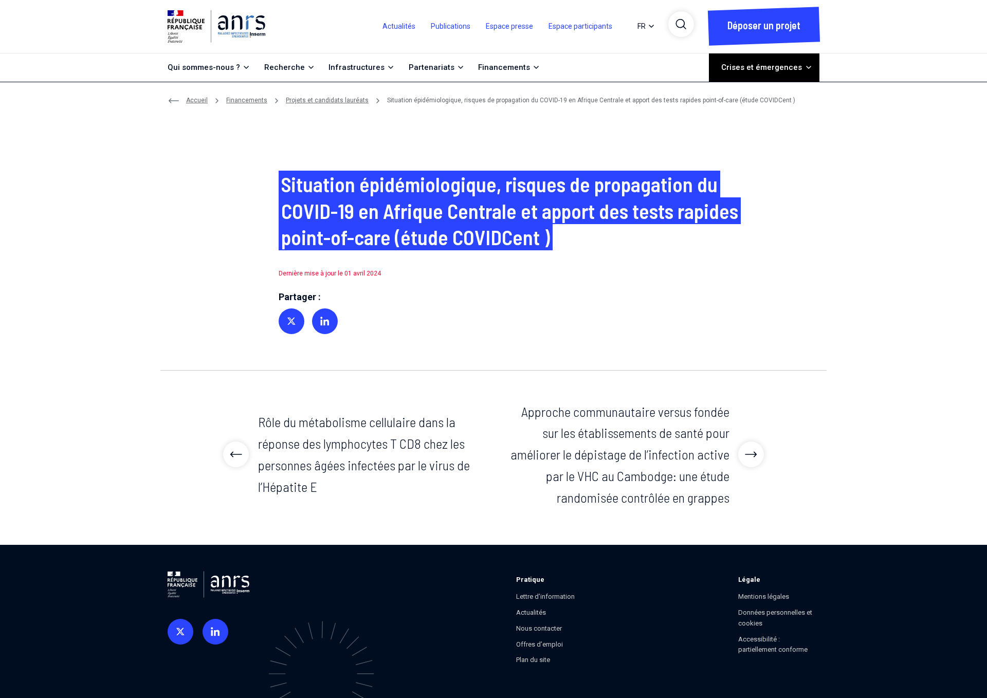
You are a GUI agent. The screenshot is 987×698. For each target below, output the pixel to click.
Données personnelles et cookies (775, 618)
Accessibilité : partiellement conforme (773, 644)
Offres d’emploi (539, 644)
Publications (450, 26)
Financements (246, 100)
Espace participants (580, 26)
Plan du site (533, 660)
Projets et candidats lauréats (327, 100)
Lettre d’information (545, 596)
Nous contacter (539, 628)
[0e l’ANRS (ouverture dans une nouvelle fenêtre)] (180, 632)
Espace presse (509, 26)
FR (641, 26)
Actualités (398, 26)
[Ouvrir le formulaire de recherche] (681, 24)
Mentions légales (763, 596)
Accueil (197, 100)
